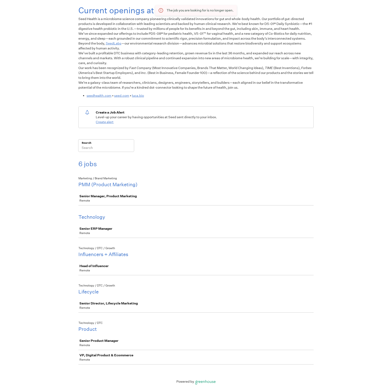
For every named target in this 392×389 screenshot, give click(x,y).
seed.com (121, 96)
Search (86, 143)
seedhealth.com (99, 96)
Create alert (105, 122)
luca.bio (138, 96)
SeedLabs (113, 43)
